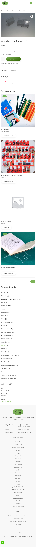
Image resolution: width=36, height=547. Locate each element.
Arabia (3, 292)
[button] (30, 3)
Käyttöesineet (5, 339)
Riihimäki (4, 352)
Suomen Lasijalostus (8, 365)
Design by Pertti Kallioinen (9, 299)
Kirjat (3, 325)
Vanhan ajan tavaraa (7, 375)
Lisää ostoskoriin (13, 59)
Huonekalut (5, 305)
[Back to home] (5, 3)
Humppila (4, 302)
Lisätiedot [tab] (13, 70)
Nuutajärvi (4, 342)
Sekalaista (4, 362)
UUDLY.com (18, 538)
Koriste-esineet (6, 332)
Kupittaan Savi (6, 335)
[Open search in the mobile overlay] (18, 281)
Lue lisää (6, 227)
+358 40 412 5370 (6, 401)
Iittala (3, 309)
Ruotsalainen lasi (6, 358)
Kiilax (3, 319)
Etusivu (3, 10)
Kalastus (4, 312)
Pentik (3, 348)
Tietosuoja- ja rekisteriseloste (18, 516)
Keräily (3, 315)
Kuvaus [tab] (4, 70)
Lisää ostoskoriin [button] (8, 135)
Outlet (8, 10)
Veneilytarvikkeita (7, 378)
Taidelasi (4, 368)
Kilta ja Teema (5, 322)
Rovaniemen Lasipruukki (9, 355)
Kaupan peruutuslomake (18, 521)
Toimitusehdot (18, 519)
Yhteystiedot (18, 524)
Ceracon (4, 296)
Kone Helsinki (5, 329)
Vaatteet (4, 372)
